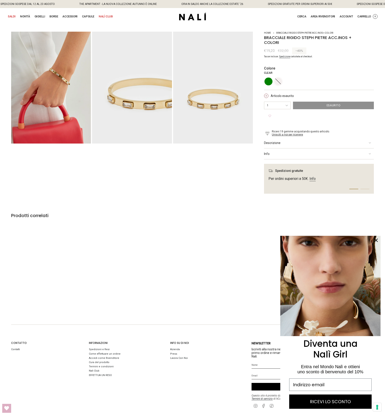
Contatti (15, 349)
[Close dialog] (376, 240)
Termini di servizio (262, 398)
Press (173, 353)
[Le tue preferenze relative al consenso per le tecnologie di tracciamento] (377, 407)
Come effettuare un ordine (105, 353)
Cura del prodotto (99, 362)
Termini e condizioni (101, 366)
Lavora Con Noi (179, 358)
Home (267, 33)
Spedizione (284, 56)
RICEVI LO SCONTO (330, 402)
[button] (12, 16)
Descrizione (272, 143)
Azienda (175, 349)
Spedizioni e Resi (99, 349)
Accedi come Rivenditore (104, 358)
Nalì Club (94, 370)
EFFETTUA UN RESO (100, 375)
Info (267, 154)
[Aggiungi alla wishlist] (270, 115)
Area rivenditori (323, 16)
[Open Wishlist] (6, 408)
